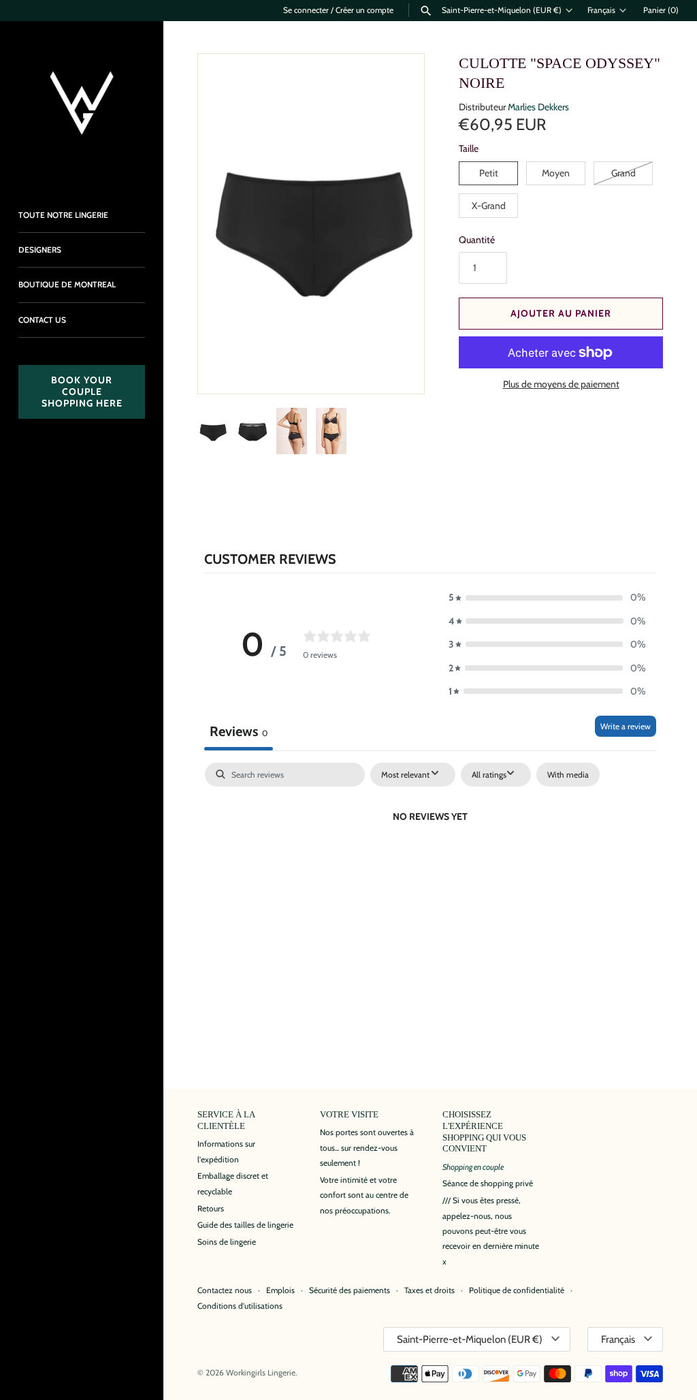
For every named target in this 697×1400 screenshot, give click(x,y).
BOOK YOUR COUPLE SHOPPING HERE (82, 391)
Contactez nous (224, 1290)
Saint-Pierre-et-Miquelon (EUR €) (502, 10)
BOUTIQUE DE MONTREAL (67, 284)
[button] (395, 365)
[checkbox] (568, 775)
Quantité (477, 240)
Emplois (280, 1290)
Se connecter (306, 10)
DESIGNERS (39, 250)
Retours (210, 1208)
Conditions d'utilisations (239, 1306)
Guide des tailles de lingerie (245, 1225)
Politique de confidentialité (516, 1290)
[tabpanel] (430, 863)
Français (601, 10)
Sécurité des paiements (349, 1290)
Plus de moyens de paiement (561, 384)
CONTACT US (42, 320)
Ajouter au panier (560, 313)
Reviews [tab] (239, 731)
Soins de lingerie (226, 1242)
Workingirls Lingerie (260, 1373)
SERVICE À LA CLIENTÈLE (226, 1120)
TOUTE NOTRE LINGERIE (63, 215)
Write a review (625, 726)
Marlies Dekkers (538, 107)
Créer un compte (364, 10)
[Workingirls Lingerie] (81, 102)
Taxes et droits (429, 1290)
